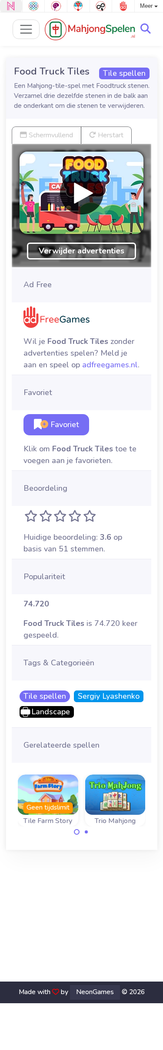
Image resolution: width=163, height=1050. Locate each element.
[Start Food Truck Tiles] (81, 192)
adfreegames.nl (110, 365)
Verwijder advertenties (81, 251)
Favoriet (63, 424)
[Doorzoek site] (145, 29)
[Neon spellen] (11, 6)
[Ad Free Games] (123, 6)
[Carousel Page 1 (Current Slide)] (77, 832)
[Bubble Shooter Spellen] (78, 6)
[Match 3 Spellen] (33, 6)
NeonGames (95, 992)
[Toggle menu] (26, 29)
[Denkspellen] (56, 6)
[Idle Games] (101, 6)
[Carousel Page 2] (86, 832)
